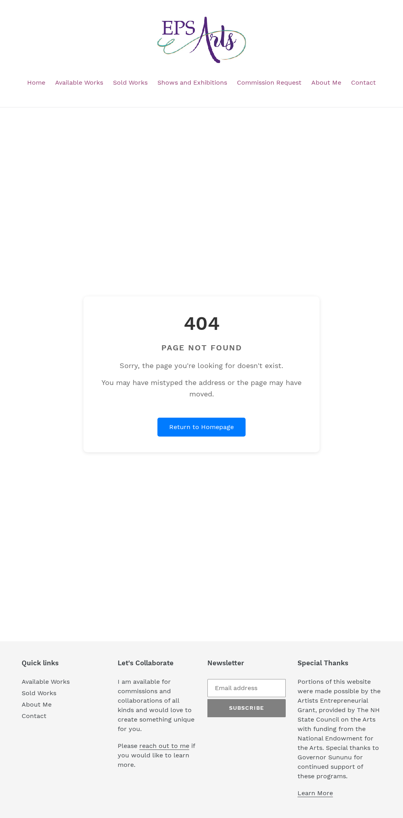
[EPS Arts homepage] (201, 40)
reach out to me (164, 746)
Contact (34, 716)
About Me (37, 704)
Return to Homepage (201, 427)
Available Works (46, 681)
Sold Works (39, 693)
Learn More (315, 793)
